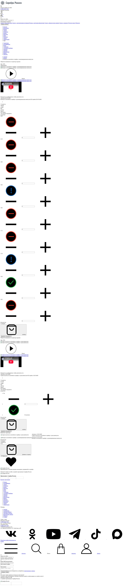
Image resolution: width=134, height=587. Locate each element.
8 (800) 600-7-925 (5, 9)
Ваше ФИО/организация (6, 561)
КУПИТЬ (24, 334)
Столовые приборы (8, 48)
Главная (5, 56)
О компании (6, 510)
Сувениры (5, 46)
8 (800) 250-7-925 (5, 525)
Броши (5, 487)
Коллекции (6, 501)
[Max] (117, 539)
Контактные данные (8, 514)
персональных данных (29, 570)
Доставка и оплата (7, 513)
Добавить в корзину (26, 454)
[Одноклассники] (32, 539)
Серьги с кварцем (63, 23)
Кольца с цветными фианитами (36, 23)
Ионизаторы (6, 51)
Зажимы (5, 50)
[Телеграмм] (74, 539)
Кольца (5, 58)
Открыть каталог (4, 24)
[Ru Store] (20, 478)
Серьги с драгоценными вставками (20, 23)
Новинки (5, 502)
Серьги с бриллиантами (6, 23)
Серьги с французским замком (52, 23)
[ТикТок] (96, 539)
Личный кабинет (7, 512)
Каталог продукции (5, 479)
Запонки (5, 49)
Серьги (5, 484)
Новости (5, 515)
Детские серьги (71, 23)
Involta (2, 541)
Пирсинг (78, 23)
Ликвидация (6, 504)
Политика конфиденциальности (8, 540)
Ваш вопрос (3, 566)
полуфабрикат (6, 44)
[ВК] (11, 539)
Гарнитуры (6, 43)
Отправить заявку (5, 572)
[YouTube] (53, 539)
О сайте (5, 517)
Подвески (5, 485)
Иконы (5, 53)
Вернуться (4, 456)
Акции (5, 503)
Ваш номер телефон (5, 564)
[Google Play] (4, 478)
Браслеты (5, 488)
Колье (4, 45)
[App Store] (12, 478)
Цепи (4, 489)
